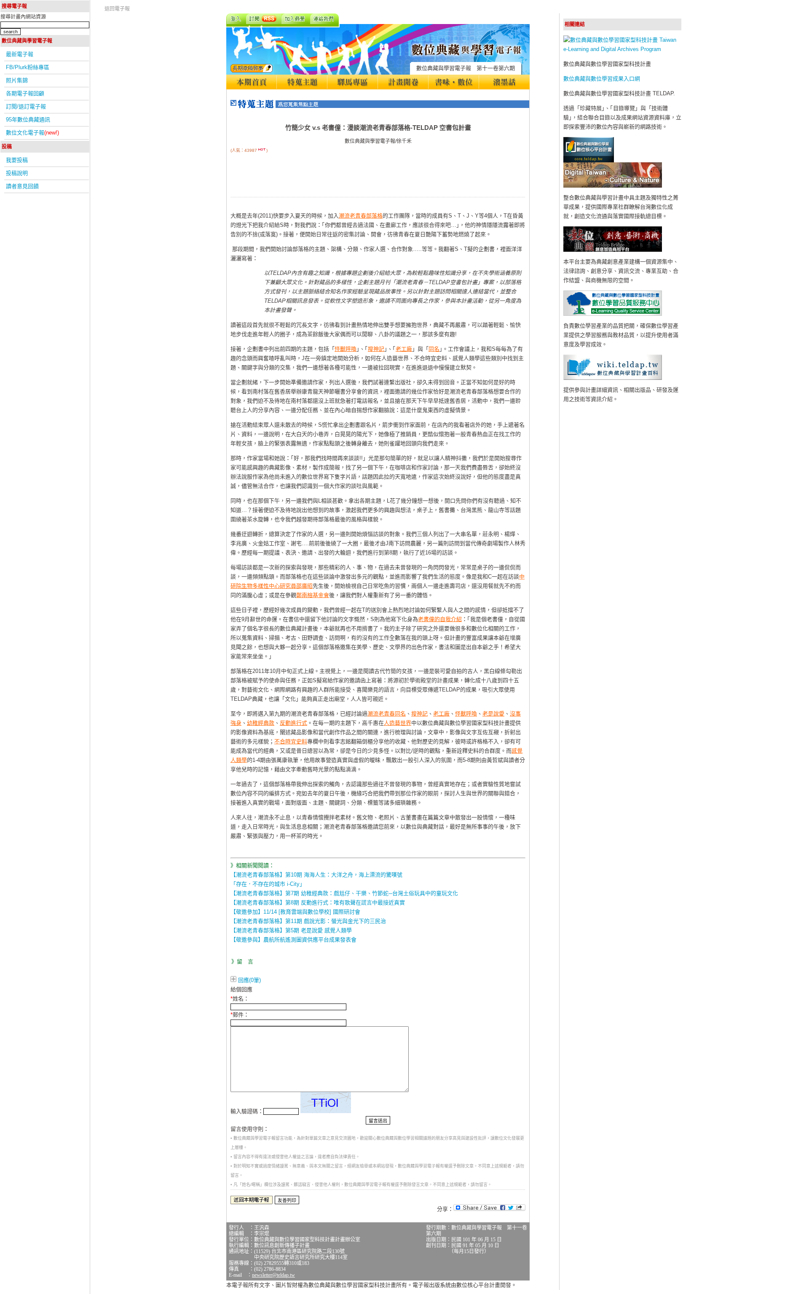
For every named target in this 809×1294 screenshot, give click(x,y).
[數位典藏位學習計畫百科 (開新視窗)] (612, 378)
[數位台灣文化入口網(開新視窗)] (612, 186)
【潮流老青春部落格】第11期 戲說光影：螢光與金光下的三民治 (308, 921)
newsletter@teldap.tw (273, 1275)
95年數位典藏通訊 (28, 119)
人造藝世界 (397, 723)
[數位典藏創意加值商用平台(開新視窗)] (612, 250)
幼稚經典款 (260, 723)
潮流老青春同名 (386, 713)
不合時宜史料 (290, 741)
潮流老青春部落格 (361, 216)
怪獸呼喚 (345, 349)
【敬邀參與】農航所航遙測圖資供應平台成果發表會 (293, 939)
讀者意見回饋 (22, 186)
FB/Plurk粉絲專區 (27, 67)
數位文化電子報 (32, 132)
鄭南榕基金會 (312, 595)
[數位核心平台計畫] (588, 160)
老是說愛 (493, 713)
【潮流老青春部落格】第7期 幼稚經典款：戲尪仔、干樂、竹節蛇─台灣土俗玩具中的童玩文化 (344, 893)
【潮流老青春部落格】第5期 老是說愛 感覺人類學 (291, 930)
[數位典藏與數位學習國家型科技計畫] (622, 49)
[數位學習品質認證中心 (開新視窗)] (612, 314)
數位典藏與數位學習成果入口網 (601, 78)
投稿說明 (17, 173)
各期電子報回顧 (25, 93)
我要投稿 (17, 160)
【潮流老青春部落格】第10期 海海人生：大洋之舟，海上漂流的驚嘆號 (316, 875)
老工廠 (404, 349)
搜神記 (376, 349)
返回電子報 (117, 9)
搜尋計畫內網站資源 (23, 17)
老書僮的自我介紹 (440, 619)
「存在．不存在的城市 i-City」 (267, 884)
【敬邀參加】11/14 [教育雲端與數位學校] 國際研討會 (295, 912)
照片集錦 (17, 80)
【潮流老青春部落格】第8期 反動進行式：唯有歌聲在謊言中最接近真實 (317, 902)
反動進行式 (293, 723)
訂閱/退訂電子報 (26, 106)
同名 (434, 349)
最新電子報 (19, 54)
